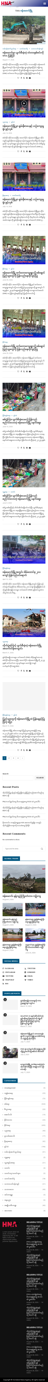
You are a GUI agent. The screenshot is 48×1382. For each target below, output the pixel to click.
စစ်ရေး (24, 1104)
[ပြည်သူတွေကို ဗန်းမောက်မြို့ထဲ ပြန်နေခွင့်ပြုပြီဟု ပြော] (24, 696)
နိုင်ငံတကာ (24, 1120)
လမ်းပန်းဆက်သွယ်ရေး (24, 1152)
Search (5, 774)
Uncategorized (24, 1088)
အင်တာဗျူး (24, 1195)
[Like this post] (18, 78)
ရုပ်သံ (24, 1147)
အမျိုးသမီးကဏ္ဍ (24, 1205)
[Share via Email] (30, 78)
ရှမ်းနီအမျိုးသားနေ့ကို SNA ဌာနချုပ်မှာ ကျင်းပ (30, 1002)
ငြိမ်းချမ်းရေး (24, 1098)
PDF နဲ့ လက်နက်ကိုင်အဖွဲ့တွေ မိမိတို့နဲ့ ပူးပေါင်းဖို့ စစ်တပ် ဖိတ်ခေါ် (32, 1050)
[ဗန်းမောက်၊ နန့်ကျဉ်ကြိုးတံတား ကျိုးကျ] (24, 879)
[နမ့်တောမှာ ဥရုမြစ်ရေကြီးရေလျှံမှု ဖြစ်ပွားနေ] (35, 909)
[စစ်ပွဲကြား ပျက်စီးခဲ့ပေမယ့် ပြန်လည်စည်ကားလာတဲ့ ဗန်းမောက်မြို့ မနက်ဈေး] (24, 473)
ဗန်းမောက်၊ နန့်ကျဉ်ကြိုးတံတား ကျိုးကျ (22, 896)
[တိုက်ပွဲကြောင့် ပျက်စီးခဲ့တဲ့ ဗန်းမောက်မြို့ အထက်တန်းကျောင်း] (24, 623)
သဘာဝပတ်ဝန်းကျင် (24, 1184)
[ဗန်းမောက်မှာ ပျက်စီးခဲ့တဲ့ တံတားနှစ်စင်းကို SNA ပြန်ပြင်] (24, 30)
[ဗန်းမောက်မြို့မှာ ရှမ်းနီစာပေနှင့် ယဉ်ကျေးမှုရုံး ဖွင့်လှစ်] (24, 177)
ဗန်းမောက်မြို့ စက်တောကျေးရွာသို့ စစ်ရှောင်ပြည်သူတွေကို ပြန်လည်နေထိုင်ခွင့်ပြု (24, 274)
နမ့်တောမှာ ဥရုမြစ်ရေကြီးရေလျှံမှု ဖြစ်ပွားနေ (34, 920)
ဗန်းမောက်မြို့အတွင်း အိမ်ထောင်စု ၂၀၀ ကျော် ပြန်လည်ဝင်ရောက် (22, 574)
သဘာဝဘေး (24, 1189)
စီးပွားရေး (24, 1109)
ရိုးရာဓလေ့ (24, 1141)
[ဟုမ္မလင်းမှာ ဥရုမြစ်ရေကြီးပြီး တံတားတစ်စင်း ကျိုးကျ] (35, 935)
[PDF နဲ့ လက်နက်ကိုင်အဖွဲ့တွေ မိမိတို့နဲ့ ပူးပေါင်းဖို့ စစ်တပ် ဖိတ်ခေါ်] (10, 1053)
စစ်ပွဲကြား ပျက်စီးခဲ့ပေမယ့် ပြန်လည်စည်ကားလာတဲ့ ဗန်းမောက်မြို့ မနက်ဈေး (22, 421)
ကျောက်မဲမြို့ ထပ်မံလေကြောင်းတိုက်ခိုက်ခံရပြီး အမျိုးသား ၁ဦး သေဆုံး (32, 1067)
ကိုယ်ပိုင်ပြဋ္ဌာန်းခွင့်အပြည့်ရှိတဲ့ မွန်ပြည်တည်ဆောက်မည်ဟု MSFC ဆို (34, 1230)
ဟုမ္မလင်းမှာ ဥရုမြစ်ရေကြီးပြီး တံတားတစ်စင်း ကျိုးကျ (35, 947)
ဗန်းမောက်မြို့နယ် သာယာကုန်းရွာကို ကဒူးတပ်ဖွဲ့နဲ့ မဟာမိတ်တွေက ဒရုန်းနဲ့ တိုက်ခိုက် (32, 1036)
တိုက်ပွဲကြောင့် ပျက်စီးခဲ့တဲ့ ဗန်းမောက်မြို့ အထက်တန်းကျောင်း (22, 647)
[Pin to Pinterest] (27, 78)
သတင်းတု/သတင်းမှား (24, 1173)
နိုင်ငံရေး (24, 1125)
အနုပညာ (24, 1200)
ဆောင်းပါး (24, 1115)
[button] (44, 3)
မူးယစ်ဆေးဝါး (24, 1136)
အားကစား (24, 1211)
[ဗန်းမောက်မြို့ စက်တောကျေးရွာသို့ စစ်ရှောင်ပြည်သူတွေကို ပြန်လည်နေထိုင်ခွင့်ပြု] (24, 323)
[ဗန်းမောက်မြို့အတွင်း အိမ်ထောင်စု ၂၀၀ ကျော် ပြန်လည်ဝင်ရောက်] (24, 549)
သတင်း (24, 1168)
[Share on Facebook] (21, 78)
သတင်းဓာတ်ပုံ (24, 1179)
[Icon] (24, 103)
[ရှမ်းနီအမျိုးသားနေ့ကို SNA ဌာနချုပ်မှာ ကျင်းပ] (10, 1005)
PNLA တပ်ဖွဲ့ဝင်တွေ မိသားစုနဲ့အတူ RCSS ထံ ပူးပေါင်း (21, 802)
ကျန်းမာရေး (24, 1093)
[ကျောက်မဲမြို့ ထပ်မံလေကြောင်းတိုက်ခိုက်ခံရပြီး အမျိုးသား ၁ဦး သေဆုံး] (10, 1068)
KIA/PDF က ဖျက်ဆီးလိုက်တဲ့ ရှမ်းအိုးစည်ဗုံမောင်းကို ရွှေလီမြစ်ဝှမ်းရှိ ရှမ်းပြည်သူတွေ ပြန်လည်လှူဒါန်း (32, 1020)
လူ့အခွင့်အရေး (24, 1163)
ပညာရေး (24, 1131)
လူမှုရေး (24, 1157)
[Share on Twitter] (24, 78)
